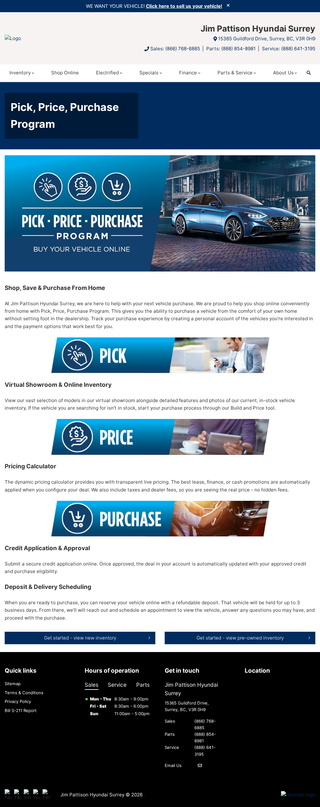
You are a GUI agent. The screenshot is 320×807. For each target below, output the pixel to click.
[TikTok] (46, 795)
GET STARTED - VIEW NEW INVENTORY (80, 638)
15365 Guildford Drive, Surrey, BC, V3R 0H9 (266, 39)
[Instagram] (27, 795)
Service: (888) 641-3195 (288, 49)
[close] (228, 5)
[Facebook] (8, 795)
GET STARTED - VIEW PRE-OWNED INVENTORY (240, 638)
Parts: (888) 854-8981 (231, 49)
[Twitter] (17, 795)
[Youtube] (36, 795)
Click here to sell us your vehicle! (184, 6)
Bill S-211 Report (21, 710)
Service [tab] (117, 684)
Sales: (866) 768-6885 (175, 49)
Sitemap (13, 683)
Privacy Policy (18, 701)
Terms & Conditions (24, 692)
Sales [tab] (91, 684)
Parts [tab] (143, 684)
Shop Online (65, 73)
